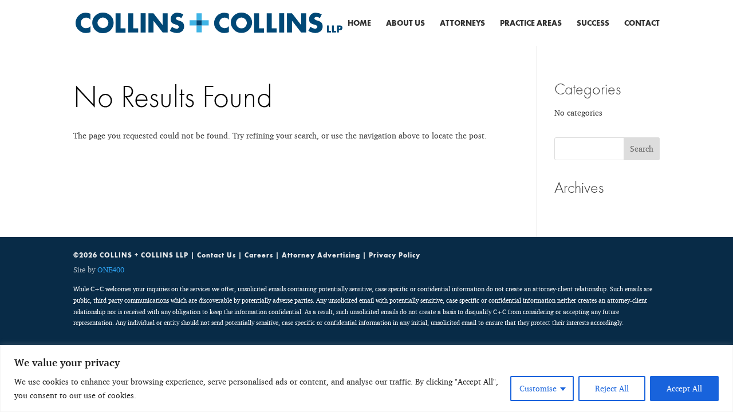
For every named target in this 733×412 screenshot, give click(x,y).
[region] (366, 378)
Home (359, 23)
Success (593, 23)
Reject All (612, 388)
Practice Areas (531, 23)
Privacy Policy (394, 255)
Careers (259, 255)
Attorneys (462, 23)
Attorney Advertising (321, 255)
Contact (642, 23)
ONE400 (110, 269)
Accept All (684, 388)
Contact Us (216, 255)
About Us (405, 23)
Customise (538, 388)
